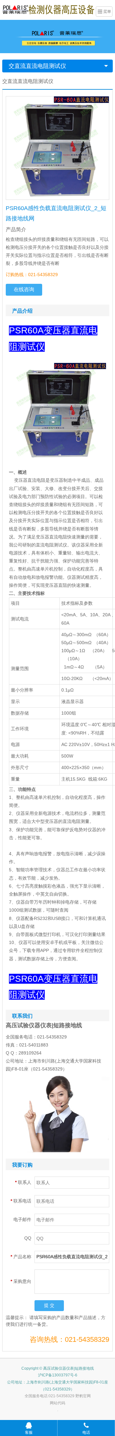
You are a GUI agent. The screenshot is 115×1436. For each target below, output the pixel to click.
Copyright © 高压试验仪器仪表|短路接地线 (57, 1368)
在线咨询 (24, 289)
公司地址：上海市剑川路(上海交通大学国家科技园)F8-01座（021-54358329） (57, 1385)
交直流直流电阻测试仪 (37, 66)
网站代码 (57, 1403)
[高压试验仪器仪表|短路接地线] (48, 9)
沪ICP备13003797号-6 (57, 1375)
